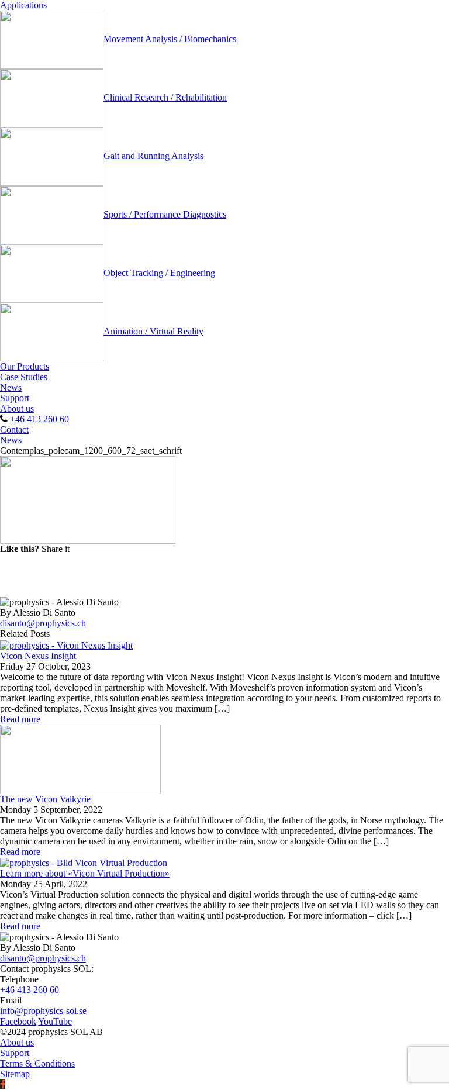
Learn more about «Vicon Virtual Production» (85, 873)
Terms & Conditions (37, 1063)
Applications (23, 5)
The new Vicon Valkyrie (45, 799)
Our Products (24, 366)
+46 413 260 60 (39, 419)
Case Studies (23, 377)
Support (14, 398)
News (11, 387)
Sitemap (15, 1074)
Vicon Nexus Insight (38, 656)
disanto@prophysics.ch (43, 623)
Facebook (18, 1021)
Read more (20, 719)
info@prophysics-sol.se (43, 1011)
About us (17, 408)
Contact (14, 429)
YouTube (55, 1021)
